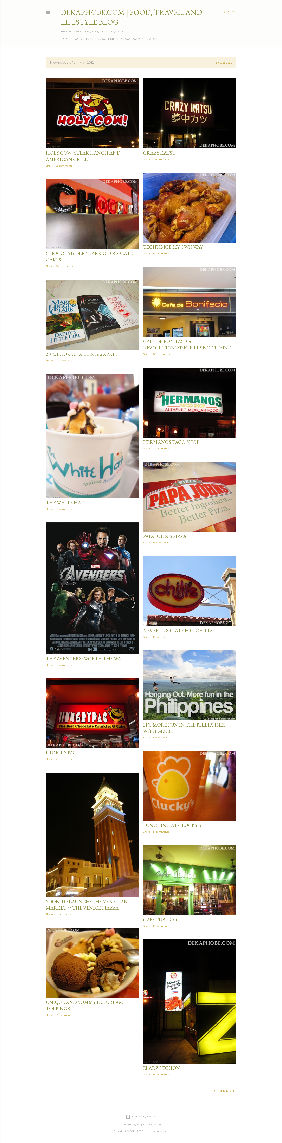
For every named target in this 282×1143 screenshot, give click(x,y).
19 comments (161, 1074)
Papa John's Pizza (164, 536)
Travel (90, 39)
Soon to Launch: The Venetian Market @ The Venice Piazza (87, 904)
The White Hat (65, 502)
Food (77, 39)
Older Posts (225, 1091)
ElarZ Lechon (161, 1068)
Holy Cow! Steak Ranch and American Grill (83, 156)
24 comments (64, 508)
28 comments (161, 354)
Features (153, 39)
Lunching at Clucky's (172, 825)
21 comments (64, 360)
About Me (106, 39)
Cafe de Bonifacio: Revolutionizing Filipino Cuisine (187, 344)
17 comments (161, 831)
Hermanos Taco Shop (171, 442)
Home (66, 39)
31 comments (161, 448)
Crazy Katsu (159, 153)
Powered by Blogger (144, 1116)
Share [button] (49, 165)
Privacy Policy (130, 39)
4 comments (63, 914)
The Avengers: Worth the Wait (86, 658)
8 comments (160, 737)
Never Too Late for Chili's (178, 630)
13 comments (161, 253)
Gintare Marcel (152, 1124)
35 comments (161, 542)
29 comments (161, 159)
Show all (223, 62)
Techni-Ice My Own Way (173, 247)
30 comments (64, 266)
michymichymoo (157, 1131)
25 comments (64, 165)
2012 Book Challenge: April (81, 354)
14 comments (161, 636)
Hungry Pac (61, 752)
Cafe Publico (160, 919)
